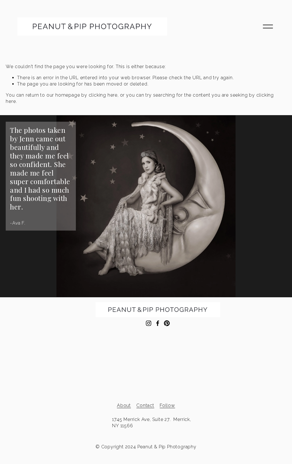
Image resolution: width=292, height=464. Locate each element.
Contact (145, 405)
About (124, 405)
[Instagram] (148, 323)
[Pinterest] (167, 323)
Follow (167, 405)
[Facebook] (158, 323)
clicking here (103, 95)
